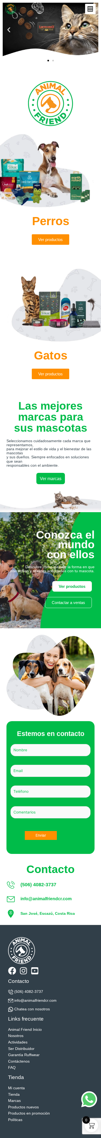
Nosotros (15, 1036)
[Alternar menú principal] (90, 9)
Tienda (14, 1094)
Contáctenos (19, 1061)
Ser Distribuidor (21, 1049)
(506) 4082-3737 (28, 992)
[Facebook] (12, 971)
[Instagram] (23, 971)
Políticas (15, 1120)
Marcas (14, 1101)
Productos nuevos (23, 1107)
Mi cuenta (16, 1088)
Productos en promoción (29, 1113)
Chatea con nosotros (32, 1009)
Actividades (17, 1042)
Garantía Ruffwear (24, 1055)
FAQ (12, 1068)
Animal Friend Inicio (25, 1030)
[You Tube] (35, 971)
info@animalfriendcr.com (35, 1001)
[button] (8, 29)
